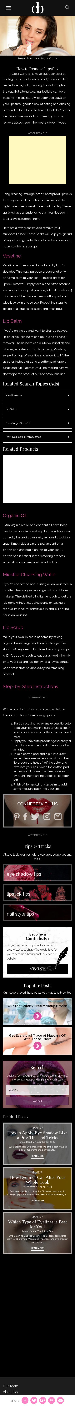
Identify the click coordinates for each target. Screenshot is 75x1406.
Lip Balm (11, 409)
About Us (10, 1392)
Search (67, 7)
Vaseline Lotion (14, 395)
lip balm (27, 337)
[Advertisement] (37, 160)
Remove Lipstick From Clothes (23, 436)
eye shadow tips (24, 874)
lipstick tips (18, 894)
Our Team (10, 1386)
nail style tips (20, 914)
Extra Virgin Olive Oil (18, 423)
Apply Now (37, 968)
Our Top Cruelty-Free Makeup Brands (37, 1006)
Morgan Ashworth (27, 58)
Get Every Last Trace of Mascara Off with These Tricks (37, 1037)
